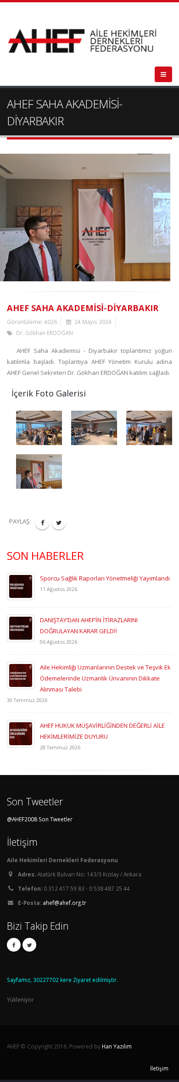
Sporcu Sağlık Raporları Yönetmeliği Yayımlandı (105, 578)
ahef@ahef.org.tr (64, 902)
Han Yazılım (117, 1046)
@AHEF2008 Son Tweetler (40, 819)
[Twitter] (29, 945)
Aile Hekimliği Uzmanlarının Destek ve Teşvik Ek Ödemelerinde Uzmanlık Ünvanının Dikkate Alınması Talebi (105, 678)
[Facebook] (14, 945)
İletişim (159, 1068)
